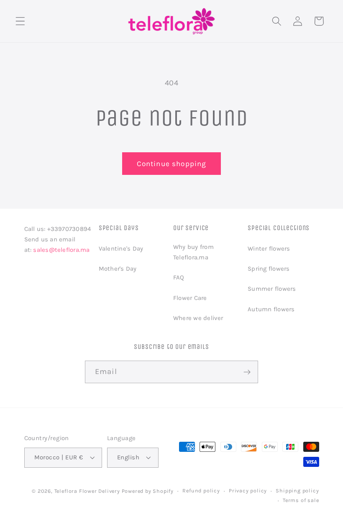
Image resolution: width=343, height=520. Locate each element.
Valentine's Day (121, 248)
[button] (20, 21)
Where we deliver (198, 318)
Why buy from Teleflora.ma (193, 252)
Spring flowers (268, 268)
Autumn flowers (271, 309)
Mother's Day (118, 268)
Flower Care (190, 298)
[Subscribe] (247, 372)
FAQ (178, 277)
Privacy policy (248, 490)
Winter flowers (269, 248)
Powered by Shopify (148, 491)
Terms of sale (301, 500)
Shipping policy (297, 490)
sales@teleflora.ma (61, 250)
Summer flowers (272, 288)
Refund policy (201, 490)
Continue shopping (172, 163)
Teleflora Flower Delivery (87, 491)
